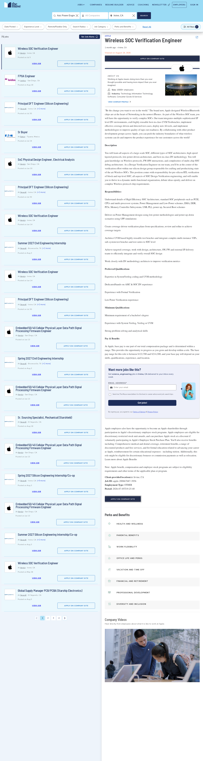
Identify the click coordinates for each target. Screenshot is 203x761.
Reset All (147, 27)
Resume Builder (114, 5)
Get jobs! (142, 403)
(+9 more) (41, 480)
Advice (131, 5)
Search (144, 15)
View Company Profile (118, 102)
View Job (36, 63)
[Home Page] (12, 5)
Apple (23, 53)
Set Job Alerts (87, 37)
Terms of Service (139, 412)
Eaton (22, 137)
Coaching (143, 5)
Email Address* (117, 383)
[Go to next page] (65, 618)
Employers (179, 5)
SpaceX (23, 109)
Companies (96, 5)
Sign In (194, 5)
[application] (152, 655)
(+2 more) (41, 108)
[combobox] (68, 15)
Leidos (23, 81)
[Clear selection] (77, 15)
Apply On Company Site (76, 64)
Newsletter (159, 5)
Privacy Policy (152, 412)
